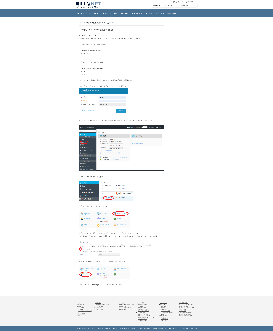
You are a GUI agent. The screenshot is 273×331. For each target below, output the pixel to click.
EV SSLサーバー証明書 (144, 315)
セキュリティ (137, 13)
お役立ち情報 (164, 319)
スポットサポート (142, 319)
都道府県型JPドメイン (144, 309)
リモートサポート (142, 320)
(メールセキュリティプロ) (85, 311)
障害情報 (163, 307)
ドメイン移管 (141, 306)
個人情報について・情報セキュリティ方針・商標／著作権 (135, 328)
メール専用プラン (82, 307)
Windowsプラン (81, 304)
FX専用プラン (99, 306)
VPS (96, 13)
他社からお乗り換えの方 (185, 315)
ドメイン (148, 13)
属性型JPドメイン (142, 307)
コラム (162, 314)
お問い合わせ (172, 13)
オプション (159, 13)
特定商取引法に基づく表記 (160, 328)
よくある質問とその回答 (167, 312)
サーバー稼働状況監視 (125, 307)
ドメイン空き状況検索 (143, 311)
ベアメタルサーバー (101, 309)
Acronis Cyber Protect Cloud (126, 304)
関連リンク (163, 320)
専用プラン (98, 303)
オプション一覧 (141, 312)
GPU (116, 13)
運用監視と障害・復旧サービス (146, 317)
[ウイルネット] (88, 5)
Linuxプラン (80, 306)
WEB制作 (125, 13)
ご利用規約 (115, 328)
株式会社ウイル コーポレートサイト (86, 328)
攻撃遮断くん (122, 306)
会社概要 (100, 328)
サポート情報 (182, 311)
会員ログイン (185, 5)
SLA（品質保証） (183, 303)
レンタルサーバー (84, 13)
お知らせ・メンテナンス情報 (162, 5)
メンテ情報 (163, 309)
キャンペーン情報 (165, 311)
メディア (163, 317)
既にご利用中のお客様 (185, 314)
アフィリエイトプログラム (186, 304)
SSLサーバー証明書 (143, 314)
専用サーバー (106, 13)
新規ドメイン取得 (142, 304)
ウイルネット (193, 328)
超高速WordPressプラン (102, 304)
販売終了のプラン (183, 306)
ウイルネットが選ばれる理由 (186, 307)
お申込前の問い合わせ (185, 312)
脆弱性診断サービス (124, 309)
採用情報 (107, 328)
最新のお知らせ (165, 306)
